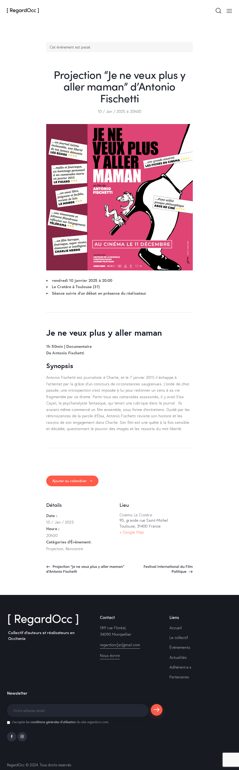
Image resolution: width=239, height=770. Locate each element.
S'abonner (156, 712)
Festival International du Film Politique (168, 569)
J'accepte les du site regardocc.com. (60, 722)
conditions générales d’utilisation (53, 722)
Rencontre (74, 548)
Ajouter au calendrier (69, 480)
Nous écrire (110, 655)
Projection (54, 548)
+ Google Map (132, 532)
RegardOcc (16, 765)
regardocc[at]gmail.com (120, 644)
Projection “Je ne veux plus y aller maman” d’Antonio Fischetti (85, 569)
